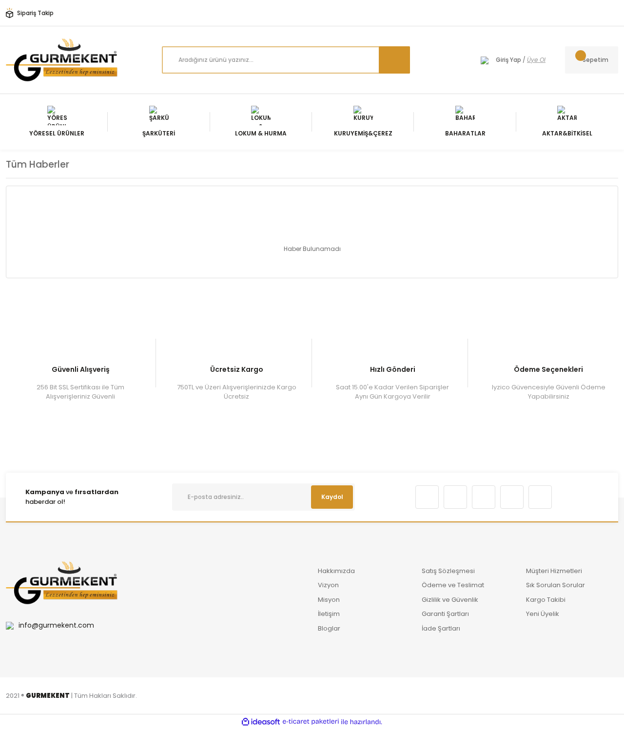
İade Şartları (441, 628)
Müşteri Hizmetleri (554, 571)
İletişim (329, 613)
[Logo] (62, 60)
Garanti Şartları (445, 613)
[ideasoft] (260, 722)
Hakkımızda (336, 571)
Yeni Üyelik (542, 613)
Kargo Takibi (546, 599)
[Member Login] (484, 60)
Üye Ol (536, 60)
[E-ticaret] (310, 721)
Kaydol (332, 497)
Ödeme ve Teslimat (453, 585)
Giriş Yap (508, 60)
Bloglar (329, 628)
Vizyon (328, 585)
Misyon (329, 599)
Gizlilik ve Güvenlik (450, 599)
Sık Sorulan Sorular (555, 585)
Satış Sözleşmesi (448, 571)
